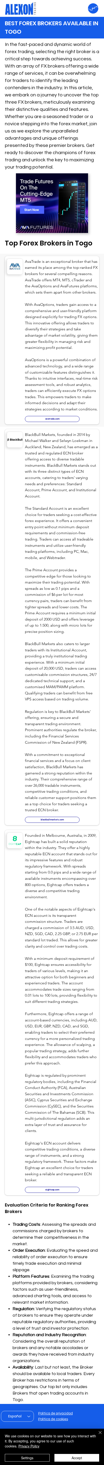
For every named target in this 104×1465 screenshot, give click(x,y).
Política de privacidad (55, 1413)
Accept (77, 1457)
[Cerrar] (97, 1435)
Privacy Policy (28, 1446)
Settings (27, 1457)
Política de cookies (53, 1419)
